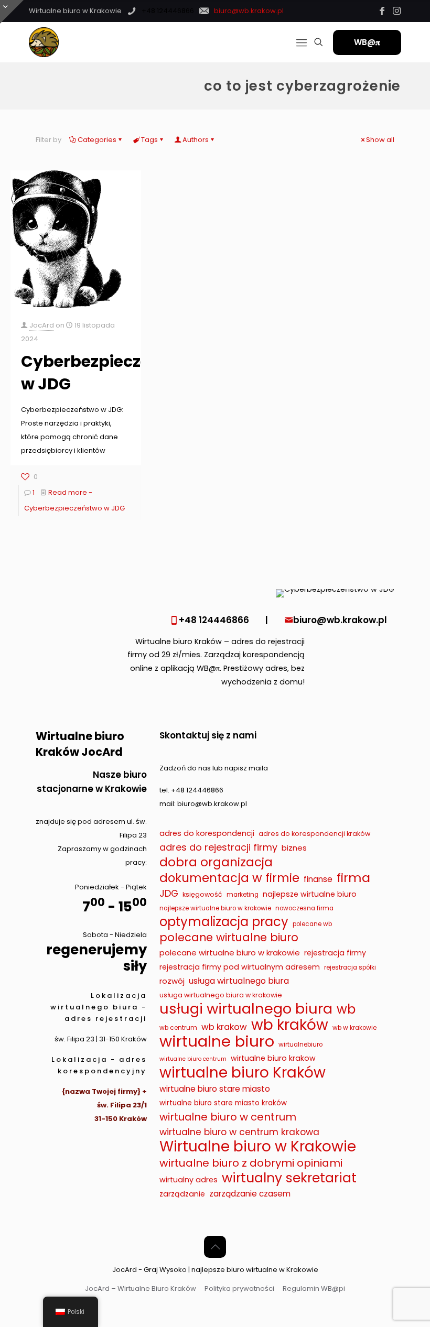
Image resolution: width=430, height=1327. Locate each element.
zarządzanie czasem (250, 1193)
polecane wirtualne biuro (228, 937)
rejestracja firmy (335, 953)
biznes (294, 847)
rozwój (172, 980)
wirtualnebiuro (300, 1044)
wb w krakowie (354, 1028)
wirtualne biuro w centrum (227, 1117)
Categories (97, 140)
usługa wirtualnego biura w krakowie (220, 995)
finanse (318, 879)
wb (346, 1009)
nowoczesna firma (304, 908)
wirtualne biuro (216, 1041)
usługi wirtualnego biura (245, 1009)
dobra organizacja (216, 862)
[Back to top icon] (215, 1247)
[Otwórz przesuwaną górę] (12, 12)
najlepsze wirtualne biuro (310, 894)
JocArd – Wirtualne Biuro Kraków (140, 1288)
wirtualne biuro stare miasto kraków (223, 1103)
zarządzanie (182, 1194)
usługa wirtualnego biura (239, 981)
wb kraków (289, 1025)
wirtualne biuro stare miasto (214, 1088)
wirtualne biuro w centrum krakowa (239, 1132)
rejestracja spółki (350, 967)
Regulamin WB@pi (314, 1288)
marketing (243, 894)
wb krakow (224, 1027)
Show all (380, 140)
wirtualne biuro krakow (273, 1058)
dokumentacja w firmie (229, 878)
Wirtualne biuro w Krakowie (257, 1147)
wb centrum (178, 1028)
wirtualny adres (188, 1179)
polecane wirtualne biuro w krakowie (229, 952)
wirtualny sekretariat (289, 1178)
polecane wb (312, 924)
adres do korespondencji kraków (314, 833)
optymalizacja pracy (223, 922)
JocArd (41, 325)
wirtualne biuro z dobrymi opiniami (250, 1163)
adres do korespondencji (206, 833)
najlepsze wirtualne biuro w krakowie (215, 908)
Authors (195, 140)
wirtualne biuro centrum (193, 1059)
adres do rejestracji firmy (218, 847)
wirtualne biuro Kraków (242, 1073)
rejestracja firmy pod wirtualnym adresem (239, 967)
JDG (168, 893)
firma (353, 878)
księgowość (202, 894)
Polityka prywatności (239, 1288)
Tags (149, 140)
